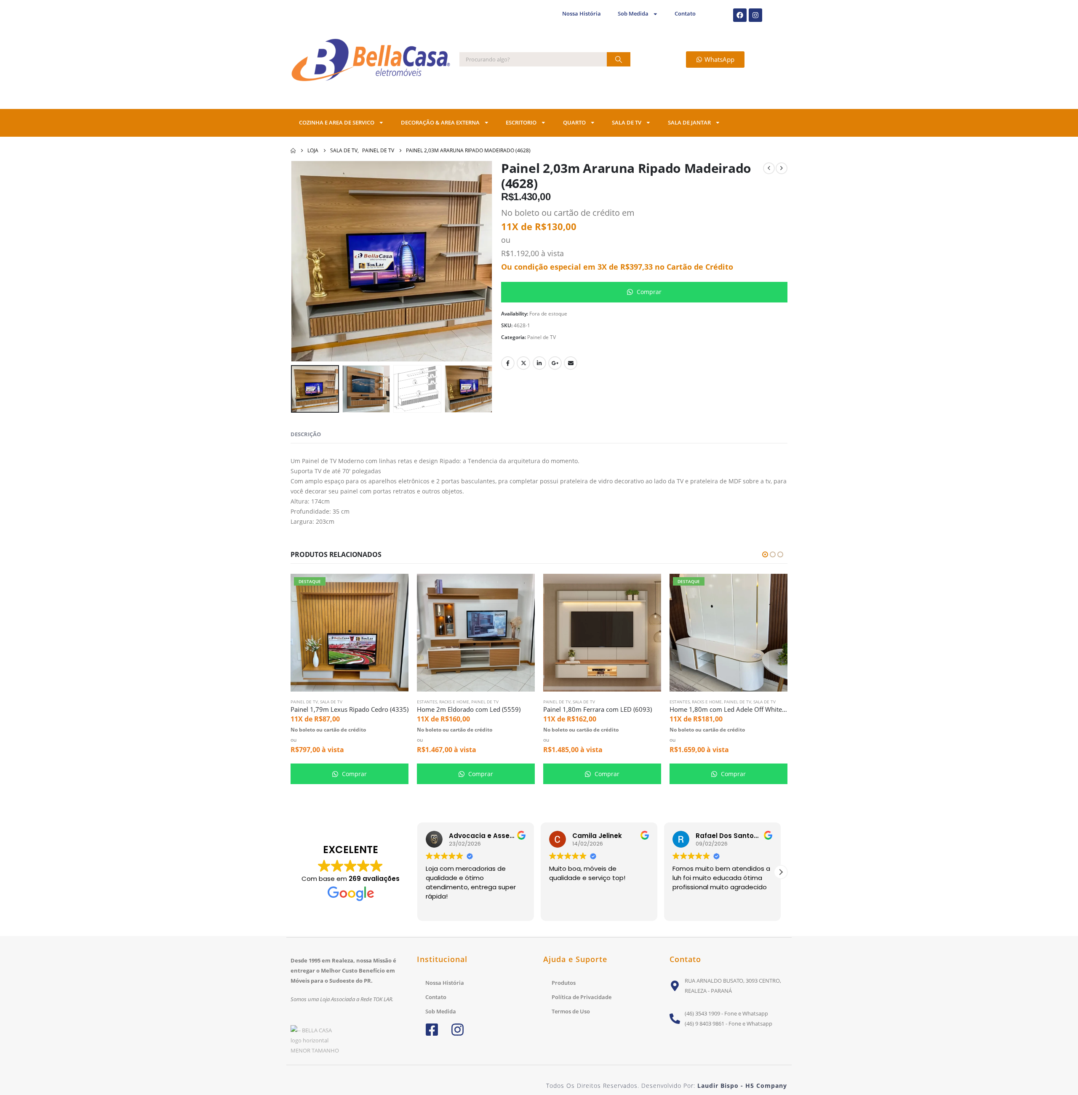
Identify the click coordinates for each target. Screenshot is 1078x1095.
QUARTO (574, 122)
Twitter (523, 363)
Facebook (508, 363)
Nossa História (581, 13)
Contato (685, 13)
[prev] (769, 168)
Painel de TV (541, 337)
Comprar (648, 292)
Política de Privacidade (581, 997)
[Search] (618, 59)
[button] (303, 261)
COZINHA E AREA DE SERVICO (336, 122)
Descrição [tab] (306, 434)
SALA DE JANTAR (689, 122)
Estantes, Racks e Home (443, 702)
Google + (555, 363)
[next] (781, 168)
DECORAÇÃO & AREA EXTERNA (440, 122)
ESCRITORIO (521, 122)
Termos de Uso (571, 1011)
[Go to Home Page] (293, 151)
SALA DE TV (626, 122)
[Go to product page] (476, 633)
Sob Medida (633, 13)
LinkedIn (539, 363)
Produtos (564, 982)
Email (570, 363)
